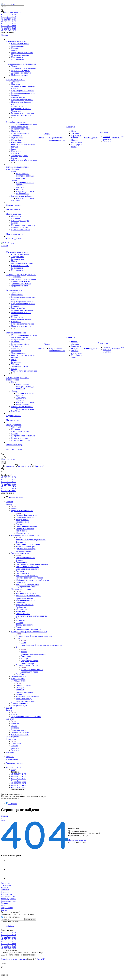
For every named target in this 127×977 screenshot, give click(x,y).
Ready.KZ (41, 959)
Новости (4, 887)
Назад (13, 506)
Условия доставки (8, 899)
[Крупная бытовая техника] (21, 39)
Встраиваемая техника (25, 558)
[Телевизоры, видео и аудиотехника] (21, 62)
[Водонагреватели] (21, 203)
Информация (6, 894)
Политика (5, 892)
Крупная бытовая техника (27, 515)
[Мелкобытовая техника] (21, 120)
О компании (16, 743)
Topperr (24, 652)
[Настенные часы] (21, 207)
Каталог (14, 508)
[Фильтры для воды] (21, 236)
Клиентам (15, 723)
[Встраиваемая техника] (21, 77)
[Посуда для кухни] (21, 212)
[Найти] (2, 9)
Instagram (13, 804)
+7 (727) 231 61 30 (8, 14)
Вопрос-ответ (7, 908)
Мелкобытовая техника (26, 593)
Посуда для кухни (23, 685)
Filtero (23, 643)
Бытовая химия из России (32, 670)
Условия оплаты (8, 896)
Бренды (4, 910)
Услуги (14, 714)
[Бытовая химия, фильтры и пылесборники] (21, 165)
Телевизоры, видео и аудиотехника (31, 540)
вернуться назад (79, 842)
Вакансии (5, 890)
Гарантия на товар (8, 901)
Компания (5, 883)
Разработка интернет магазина (14, 959)
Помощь (4, 903)
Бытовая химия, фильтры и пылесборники (34, 636)
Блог (3, 905)
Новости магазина (11, 917)
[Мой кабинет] (2, 455)
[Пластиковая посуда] (21, 232)
